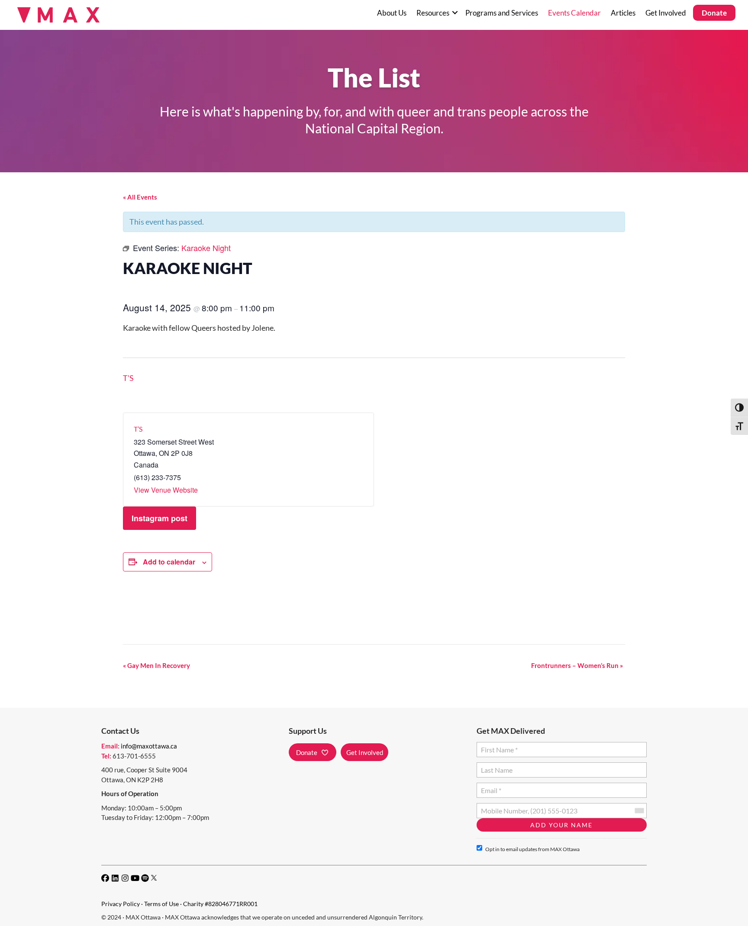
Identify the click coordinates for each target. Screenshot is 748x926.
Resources (432, 12)
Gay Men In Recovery (156, 665)
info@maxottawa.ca (149, 746)
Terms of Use (161, 903)
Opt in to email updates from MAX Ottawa (532, 849)
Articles (623, 12)
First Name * (497, 746)
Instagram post (159, 518)
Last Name (495, 766)
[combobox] (639, 810)
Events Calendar (574, 12)
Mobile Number (502, 807)
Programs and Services (501, 12)
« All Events (140, 197)
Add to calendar (169, 562)
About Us (391, 12)
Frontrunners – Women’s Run (577, 665)
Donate (714, 12)
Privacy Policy (120, 903)
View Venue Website (166, 490)
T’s (128, 378)
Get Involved (665, 12)
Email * (491, 787)
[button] (454, 12)
